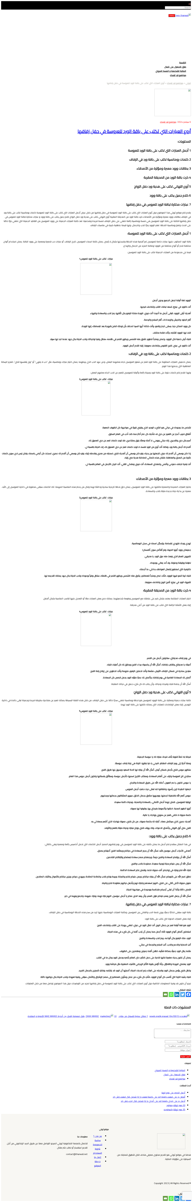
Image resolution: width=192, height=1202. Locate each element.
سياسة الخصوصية (97, 1142)
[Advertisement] (96, 38)
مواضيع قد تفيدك (178, 75)
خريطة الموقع (97, 1163)
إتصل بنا (97, 1157)
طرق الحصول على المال (175, 67)
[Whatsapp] (171, 994)
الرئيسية (182, 62)
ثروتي (188, 83)
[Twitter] (182, 994)
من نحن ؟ (97, 1136)
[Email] (165, 994)
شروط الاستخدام (97, 1151)
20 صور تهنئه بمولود (175, 1105)
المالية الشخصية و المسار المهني (170, 71)
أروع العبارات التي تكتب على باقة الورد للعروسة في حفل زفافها (134, 131)
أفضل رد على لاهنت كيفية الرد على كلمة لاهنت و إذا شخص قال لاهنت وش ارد (149, 1097)
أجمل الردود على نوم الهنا (173, 1093)
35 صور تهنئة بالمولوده (174, 1109)
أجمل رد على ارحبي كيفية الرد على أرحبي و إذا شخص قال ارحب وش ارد (153, 1101)
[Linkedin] (176, 994)
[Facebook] (188, 994)
